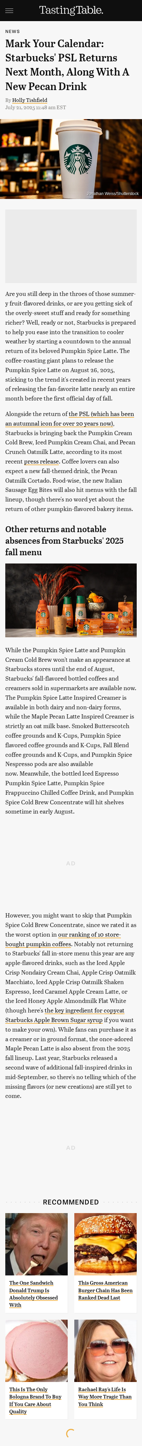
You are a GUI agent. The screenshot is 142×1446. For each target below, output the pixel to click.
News (12, 31)
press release (41, 461)
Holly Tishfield (29, 100)
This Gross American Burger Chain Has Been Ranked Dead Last (105, 1290)
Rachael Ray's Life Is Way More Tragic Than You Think (105, 1396)
